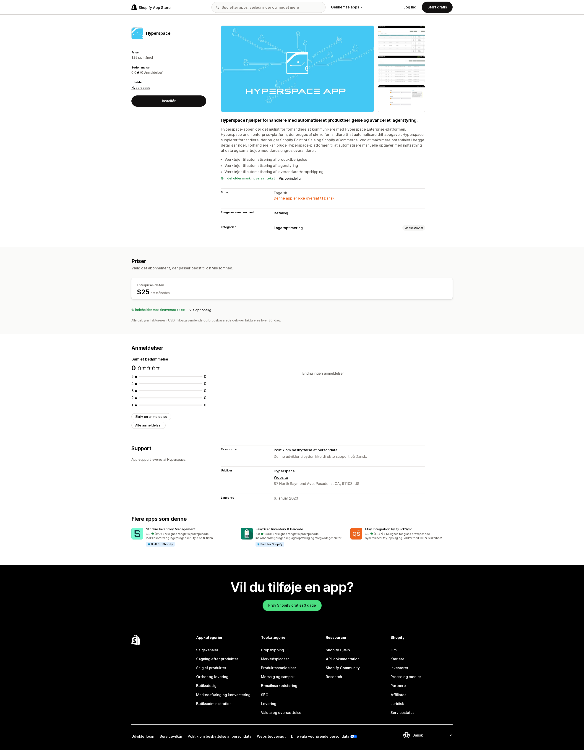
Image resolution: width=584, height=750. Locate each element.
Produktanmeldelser (278, 668)
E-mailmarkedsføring (279, 685)
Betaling (281, 213)
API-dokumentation (343, 659)
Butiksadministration (214, 703)
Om (394, 650)
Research (334, 676)
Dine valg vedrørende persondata (320, 736)
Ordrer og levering (212, 676)
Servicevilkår (171, 736)
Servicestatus (402, 712)
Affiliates (398, 694)
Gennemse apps (345, 7)
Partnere (398, 685)
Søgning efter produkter (217, 659)
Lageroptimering (288, 228)
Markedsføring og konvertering (223, 694)
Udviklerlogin (142, 736)
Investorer (399, 668)
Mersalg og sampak (278, 676)
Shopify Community (343, 668)
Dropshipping (272, 650)
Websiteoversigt (271, 736)
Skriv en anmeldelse (151, 416)
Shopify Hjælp (338, 650)
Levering (268, 703)
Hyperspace (140, 87)
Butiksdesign (207, 685)
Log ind (410, 7)
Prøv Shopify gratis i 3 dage (292, 605)
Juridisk (397, 703)
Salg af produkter (211, 668)
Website (281, 477)
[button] (182, 537)
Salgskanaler (207, 650)
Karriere (397, 659)
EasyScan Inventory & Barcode (279, 529)
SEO (265, 694)
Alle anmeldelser (148, 425)
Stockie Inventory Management (171, 529)
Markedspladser (275, 659)
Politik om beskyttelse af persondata (305, 450)
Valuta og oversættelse (281, 712)
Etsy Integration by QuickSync (388, 529)
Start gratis (437, 7)
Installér (169, 101)
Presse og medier (406, 676)
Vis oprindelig (290, 178)
